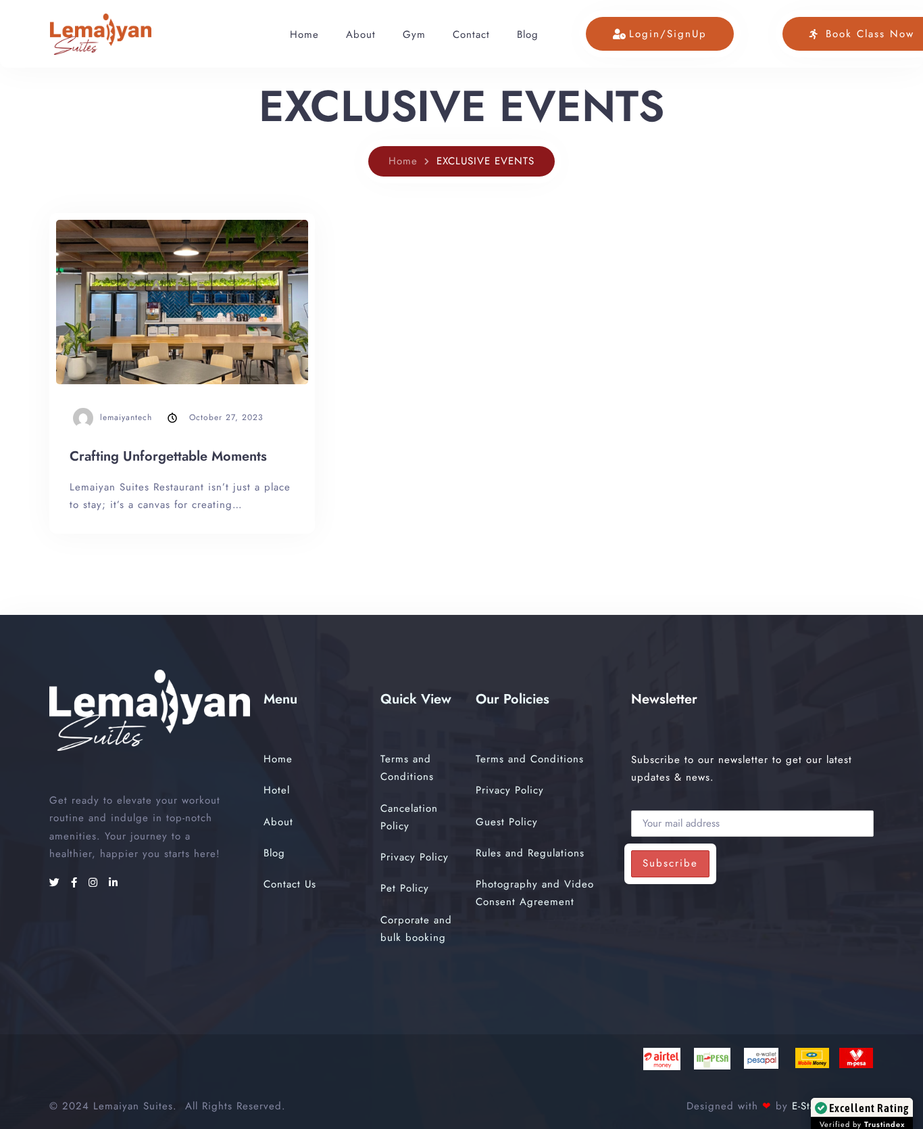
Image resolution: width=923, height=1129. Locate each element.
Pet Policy (404, 888)
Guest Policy (507, 821)
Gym (414, 34)
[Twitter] (56, 882)
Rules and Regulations (530, 853)
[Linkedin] (113, 882)
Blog (528, 34)
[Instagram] (95, 882)
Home (304, 34)
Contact (471, 34)
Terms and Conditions (530, 759)
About (361, 34)
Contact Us (290, 884)
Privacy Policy (414, 857)
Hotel (277, 790)
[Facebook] (76, 882)
